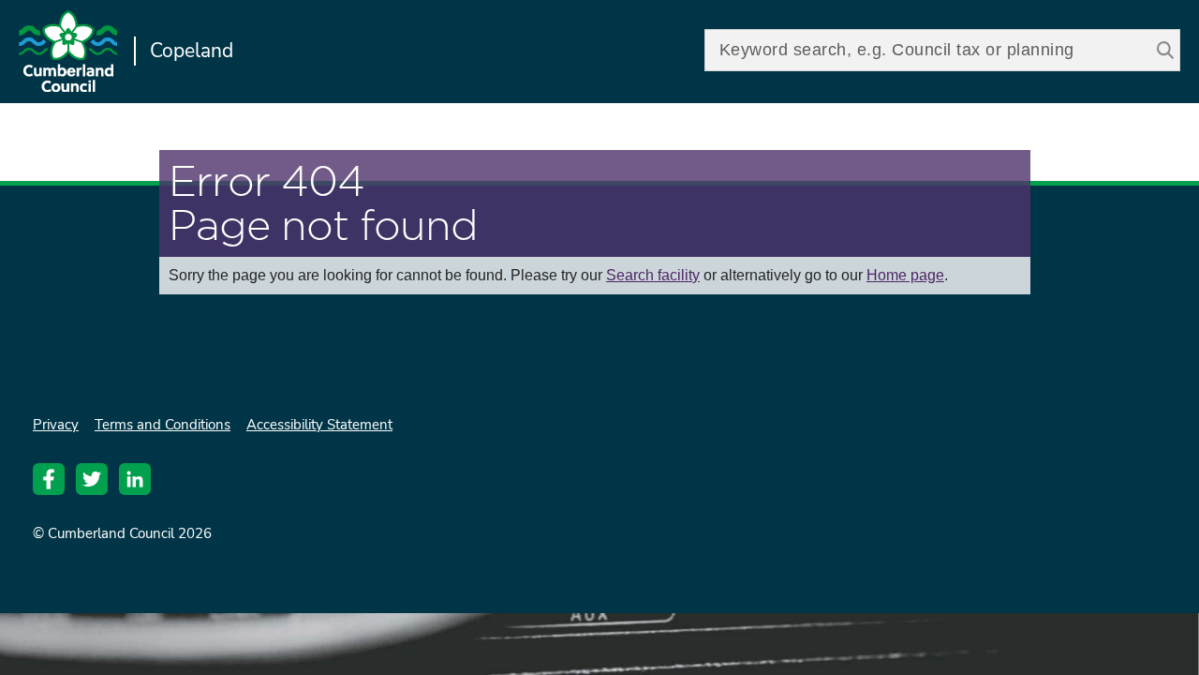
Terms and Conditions (162, 424)
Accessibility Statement (319, 424)
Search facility (653, 275)
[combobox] (942, 50)
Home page (905, 275)
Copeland (191, 51)
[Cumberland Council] (68, 53)
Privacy (56, 424)
